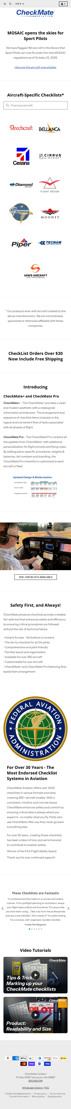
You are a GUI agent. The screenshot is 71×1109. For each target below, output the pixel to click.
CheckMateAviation (21, 1093)
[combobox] (35, 105)
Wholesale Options (32, 1087)
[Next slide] (68, 908)
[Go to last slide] (3, 908)
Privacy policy (40, 1093)
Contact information (19, 1096)
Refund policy (38, 1096)
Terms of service (57, 1093)
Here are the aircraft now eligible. (36, 67)
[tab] (29, 929)
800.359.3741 (36, 1080)
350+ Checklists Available (35, 577)
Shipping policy (55, 1096)
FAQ (46, 1087)
